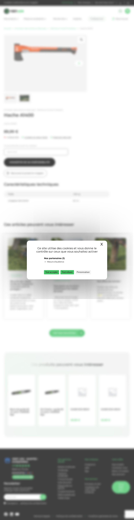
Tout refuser (67, 272)
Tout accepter (51, 272)
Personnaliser (83, 272)
